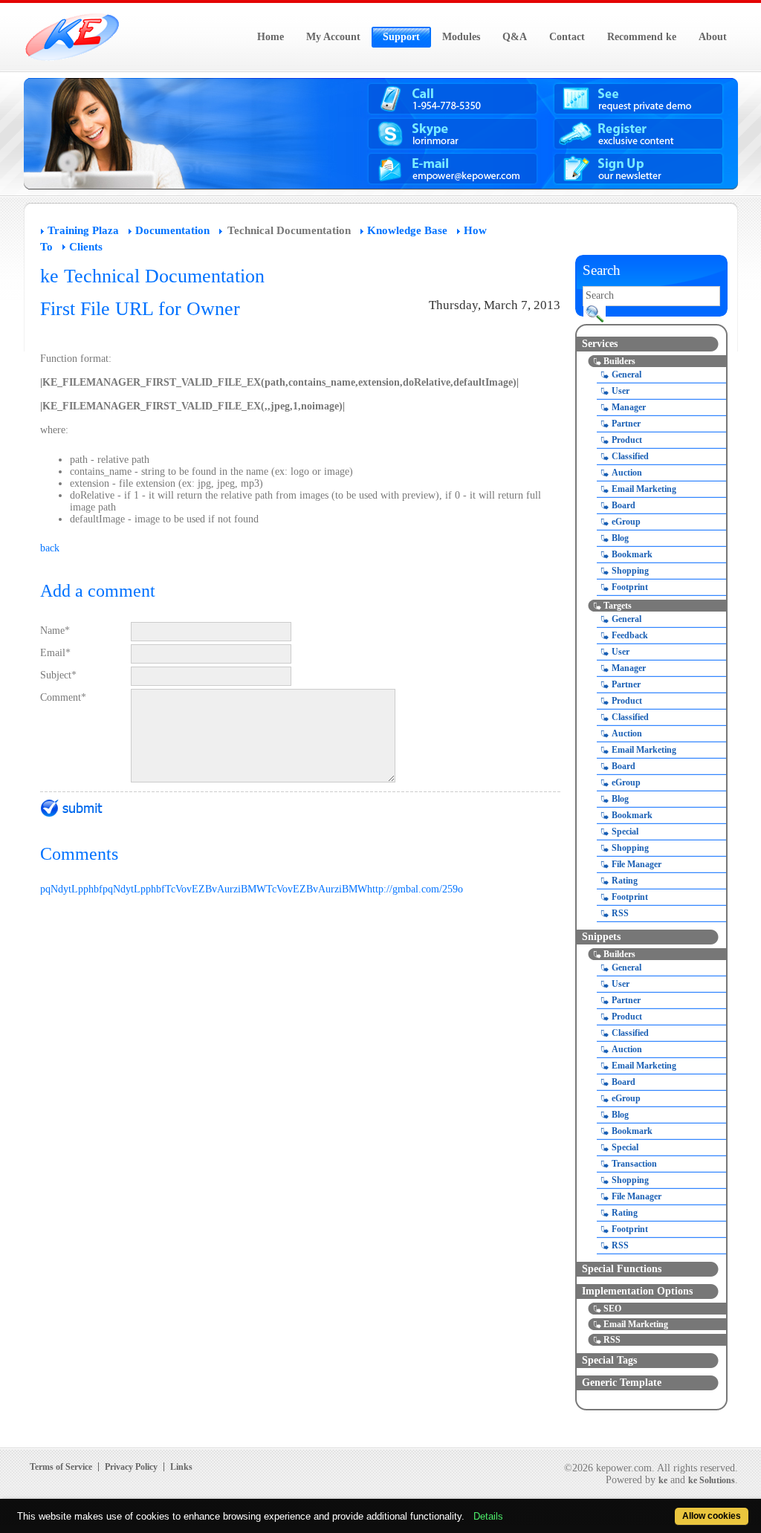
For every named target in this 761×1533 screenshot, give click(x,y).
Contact (567, 36)
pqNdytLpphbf (71, 889)
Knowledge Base (407, 230)
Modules (461, 36)
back (49, 548)
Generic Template (621, 1382)
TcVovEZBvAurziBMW (215, 889)
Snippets (601, 936)
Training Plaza (83, 230)
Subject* (58, 675)
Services (600, 343)
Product (627, 440)
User (620, 391)
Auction (627, 472)
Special (625, 831)
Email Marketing (644, 489)
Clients (86, 247)
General (626, 374)
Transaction (634, 1163)
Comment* (63, 697)
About (713, 36)
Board (623, 505)
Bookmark (632, 554)
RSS (620, 913)
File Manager (636, 864)
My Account (333, 36)
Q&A (514, 36)
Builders (619, 361)
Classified (630, 456)
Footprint (630, 587)
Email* (55, 652)
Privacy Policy (131, 1467)
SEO (612, 1308)
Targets (617, 605)
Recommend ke (641, 36)
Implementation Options (637, 1291)
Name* (55, 630)
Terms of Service (61, 1467)
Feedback (630, 635)
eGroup (626, 521)
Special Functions (621, 1268)
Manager (629, 407)
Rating (625, 880)
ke (662, 1480)
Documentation (172, 230)
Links (181, 1467)
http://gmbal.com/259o (415, 889)
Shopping (630, 570)
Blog (620, 538)
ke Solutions (711, 1480)
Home (270, 36)
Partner (626, 423)
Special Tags (609, 1360)
